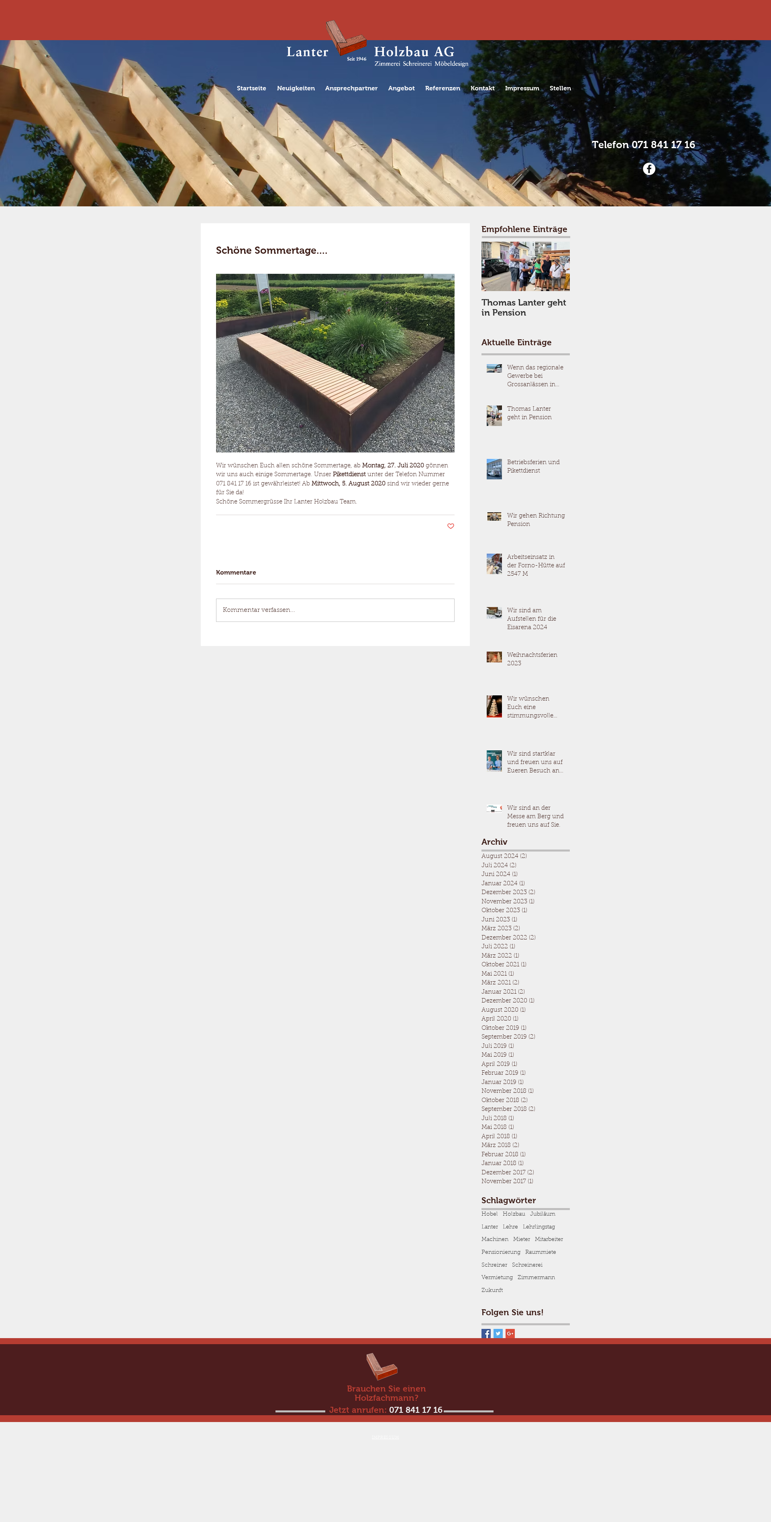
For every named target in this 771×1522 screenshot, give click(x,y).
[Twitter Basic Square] (498, 1333)
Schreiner (494, 1265)
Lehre (510, 1227)
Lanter (489, 1227)
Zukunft (492, 1291)
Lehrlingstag (539, 1227)
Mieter (521, 1240)
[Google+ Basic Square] (510, 1333)
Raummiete (540, 1252)
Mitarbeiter (549, 1240)
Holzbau (514, 1214)
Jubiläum (542, 1214)
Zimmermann (536, 1278)
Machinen (494, 1240)
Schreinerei (527, 1265)
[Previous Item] (494, 267)
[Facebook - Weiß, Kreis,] (649, 169)
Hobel (489, 1214)
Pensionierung (500, 1252)
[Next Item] (557, 267)
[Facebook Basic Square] (486, 1333)
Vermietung (497, 1278)
